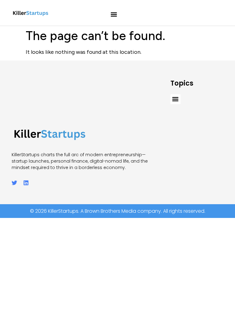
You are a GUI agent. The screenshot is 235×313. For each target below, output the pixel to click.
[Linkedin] (26, 183)
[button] (114, 14)
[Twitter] (14, 183)
